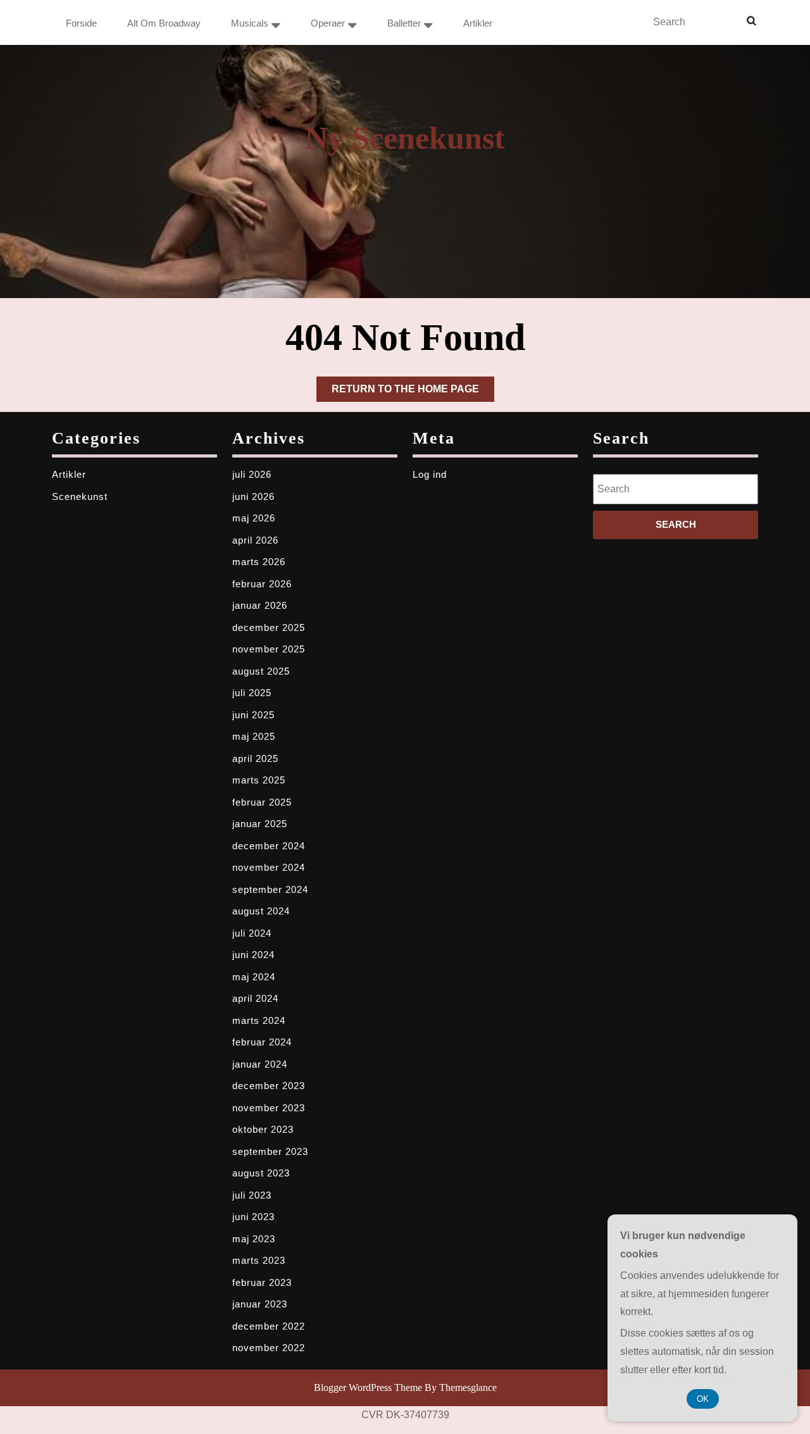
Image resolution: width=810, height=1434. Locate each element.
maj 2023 (253, 1238)
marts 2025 (258, 780)
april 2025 (255, 758)
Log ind (430, 474)
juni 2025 (253, 714)
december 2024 (268, 845)
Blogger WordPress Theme (368, 1387)
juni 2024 (253, 954)
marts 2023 (258, 1260)
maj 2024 (253, 976)
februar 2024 (262, 1042)
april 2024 (255, 998)
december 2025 (268, 627)
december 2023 (268, 1085)
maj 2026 (253, 518)
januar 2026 (259, 605)
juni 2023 (253, 1216)
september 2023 (270, 1151)
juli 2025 (251, 692)
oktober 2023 (263, 1129)
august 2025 (261, 671)
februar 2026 (262, 583)
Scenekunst (80, 496)
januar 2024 (259, 1064)
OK (703, 1399)
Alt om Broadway (164, 23)
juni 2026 (253, 496)
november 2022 (268, 1347)
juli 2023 (251, 1195)
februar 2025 (262, 802)
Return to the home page (413, 392)
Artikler (477, 23)
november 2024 (268, 867)
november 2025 (268, 649)
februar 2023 (262, 1282)
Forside (81, 23)
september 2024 (270, 889)
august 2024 (261, 911)
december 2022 (268, 1326)
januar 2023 (259, 1304)
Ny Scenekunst (405, 138)
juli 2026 (251, 474)
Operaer (328, 23)
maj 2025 (253, 736)
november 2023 (268, 1107)
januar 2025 (259, 823)
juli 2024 (251, 933)
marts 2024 (258, 1020)
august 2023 (261, 1173)
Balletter (404, 23)
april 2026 (255, 540)
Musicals (249, 23)
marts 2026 (258, 561)
